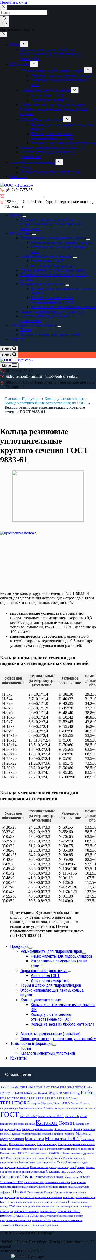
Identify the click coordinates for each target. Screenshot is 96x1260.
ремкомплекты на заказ (19, 1215)
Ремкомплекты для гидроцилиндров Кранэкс (57, 1167)
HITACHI (17, 1093)
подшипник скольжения (24, 1211)
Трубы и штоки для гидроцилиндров (52, 270)
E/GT (47, 1087)
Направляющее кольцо (22, 1144)
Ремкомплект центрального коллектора (70, 1148)
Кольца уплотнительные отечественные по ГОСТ (52, 299)
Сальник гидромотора (64, 1171)
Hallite (5, 1093)
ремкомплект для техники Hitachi (60, 1211)
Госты (25, 330)
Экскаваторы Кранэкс (40, 1192)
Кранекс (69, 1133)
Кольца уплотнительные (41, 284)
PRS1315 (64, 1098)
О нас (15, 215)
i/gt (35, 1093)
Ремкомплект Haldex (33, 1148)
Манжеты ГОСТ (62, 1138)
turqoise (35, 1103)
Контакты (18, 339)
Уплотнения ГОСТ (47, 261)
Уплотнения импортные (52, 265)
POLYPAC (13, 1098)
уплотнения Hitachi (12, 1224)
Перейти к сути (13, 2)
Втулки (75, 1103)
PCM (3, 1098)
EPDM (55, 1087)
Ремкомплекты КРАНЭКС (46, 1153)
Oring (76, 1093)
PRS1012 (52, 1098)
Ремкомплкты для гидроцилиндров (61, 242)
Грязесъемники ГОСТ (51, 1116)
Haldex (88, 1087)
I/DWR (28, 1093)
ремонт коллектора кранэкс (56, 1215)
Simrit (74, 1098)
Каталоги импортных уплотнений (50, 334)
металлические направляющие (54, 1206)
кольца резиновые (22, 1201)
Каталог (47, 1122)
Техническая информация (32, 325)
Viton (56, 1103)
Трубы (27, 1176)
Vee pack (46, 1103)
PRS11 (33, 1098)
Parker (88, 1092)
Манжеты (34, 1138)
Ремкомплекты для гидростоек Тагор (41, 1162)
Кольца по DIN (63, 1129)
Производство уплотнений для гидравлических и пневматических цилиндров (51, 224)
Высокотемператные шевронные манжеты (69, 1108)
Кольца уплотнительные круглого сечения (37, 1133)
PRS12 (42, 1098)
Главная (11, 399)
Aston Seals (9, 1087)
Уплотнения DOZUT (77, 1177)
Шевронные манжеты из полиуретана (35, 1186)
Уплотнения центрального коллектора (47, 1182)
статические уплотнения (67, 1220)
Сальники (9, 1176)
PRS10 (24, 1098)
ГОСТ (9, 1114)
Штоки (18, 1191)
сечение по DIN (41, 1220)
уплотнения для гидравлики (42, 1224)
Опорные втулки (10, 1148)
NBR (59, 1093)
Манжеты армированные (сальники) (52, 311)
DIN (29, 1087)
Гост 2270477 (28, 1116)
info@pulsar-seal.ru (61, 196)
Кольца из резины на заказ (37, 1129)
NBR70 (67, 1093)
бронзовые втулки (66, 1192)
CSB (22, 1087)
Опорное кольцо (47, 1144)
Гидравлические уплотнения (45, 256)
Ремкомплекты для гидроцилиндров (52, 238)
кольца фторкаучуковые (73, 1201)
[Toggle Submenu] (30, 948)
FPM (63, 1087)
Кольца (67, 1123)
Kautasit (43, 1093)
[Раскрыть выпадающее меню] (24, 216)
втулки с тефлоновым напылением (41, 1197)
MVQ (52, 1093)
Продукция (20, 233)
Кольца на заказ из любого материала (63, 307)
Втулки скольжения (30, 1108)
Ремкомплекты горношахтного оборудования (34, 1158)
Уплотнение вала (49, 1177)
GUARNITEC (75, 1087)
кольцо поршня (25, 1206)
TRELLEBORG (15, 1103)
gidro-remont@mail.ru (24, 196)
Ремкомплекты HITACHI (15, 1153)
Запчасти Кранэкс (76, 1116)
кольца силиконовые (46, 1201)
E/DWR (38, 1087)
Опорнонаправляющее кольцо (76, 1144)
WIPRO (65, 1103)
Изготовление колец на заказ (17, 1123)
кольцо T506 (7, 1206)
